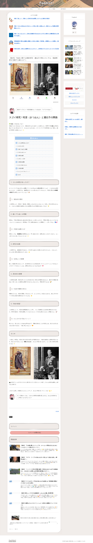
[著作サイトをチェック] (73, 32)
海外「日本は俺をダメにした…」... (74, 134)
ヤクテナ (74, 99)
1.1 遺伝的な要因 (20, 146)
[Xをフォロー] (75, 32)
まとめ (19, 174)
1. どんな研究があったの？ (23, 142)
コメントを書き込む (34, 432)
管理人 (74, 28)
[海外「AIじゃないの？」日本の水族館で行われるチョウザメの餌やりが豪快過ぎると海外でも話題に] (11, 35)
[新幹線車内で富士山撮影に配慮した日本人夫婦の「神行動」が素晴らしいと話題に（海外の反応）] (11, 42)
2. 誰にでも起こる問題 (22, 149)
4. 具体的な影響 (21, 162)
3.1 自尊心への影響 (21, 158)
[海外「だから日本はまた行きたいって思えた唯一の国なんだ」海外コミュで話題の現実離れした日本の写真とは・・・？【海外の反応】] (11, 27)
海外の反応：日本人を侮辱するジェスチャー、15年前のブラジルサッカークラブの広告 (36, 48)
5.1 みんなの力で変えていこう (23, 171)
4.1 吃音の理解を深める (22, 165)
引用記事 (57, 411)
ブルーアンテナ (74, 103)
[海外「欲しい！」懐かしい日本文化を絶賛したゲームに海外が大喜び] (11, 19)
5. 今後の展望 (20, 168)
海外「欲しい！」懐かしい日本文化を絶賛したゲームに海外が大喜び (32, 18)
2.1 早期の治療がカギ (21, 152)
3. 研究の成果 (20, 155)
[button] (55, 98)
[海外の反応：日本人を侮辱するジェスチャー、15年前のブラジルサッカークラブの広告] (11, 50)
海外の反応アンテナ (74, 93)
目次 (33, 138)
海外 (11, 416)
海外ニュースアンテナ (74, 96)
